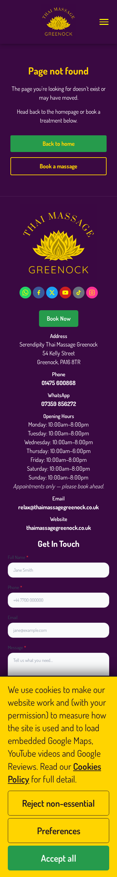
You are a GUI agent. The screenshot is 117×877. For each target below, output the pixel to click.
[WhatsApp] (25, 292)
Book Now (59, 318)
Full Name (18, 557)
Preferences (58, 830)
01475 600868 (59, 382)
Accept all (58, 858)
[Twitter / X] (52, 292)
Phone (15, 587)
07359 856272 (58, 403)
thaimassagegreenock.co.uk (58, 527)
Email (13, 617)
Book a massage (58, 166)
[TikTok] (78, 292)
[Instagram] (92, 292)
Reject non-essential (58, 803)
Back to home (59, 143)
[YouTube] (65, 292)
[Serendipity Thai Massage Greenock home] (58, 22)
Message (17, 647)
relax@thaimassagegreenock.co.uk (58, 507)
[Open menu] (103, 22)
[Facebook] (39, 292)
